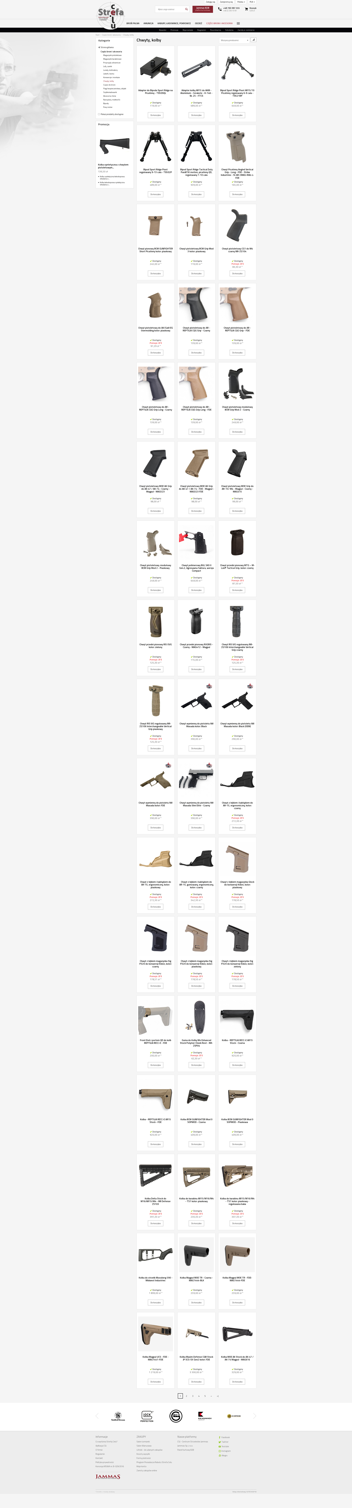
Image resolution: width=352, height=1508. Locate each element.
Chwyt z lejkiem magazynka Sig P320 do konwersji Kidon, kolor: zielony (237, 963)
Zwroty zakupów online (147, 1470)
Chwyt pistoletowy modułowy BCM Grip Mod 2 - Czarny (237, 408)
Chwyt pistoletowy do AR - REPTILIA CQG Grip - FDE (237, 329)
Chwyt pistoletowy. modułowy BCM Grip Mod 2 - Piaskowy (155, 566)
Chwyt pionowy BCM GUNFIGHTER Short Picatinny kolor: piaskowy (155, 250)
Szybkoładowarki (110, 92)
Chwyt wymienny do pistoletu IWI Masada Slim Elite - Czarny (196, 804)
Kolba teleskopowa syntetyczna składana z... (112, 183)
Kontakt (99, 1458)
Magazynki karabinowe (112, 59)
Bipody (106, 103)
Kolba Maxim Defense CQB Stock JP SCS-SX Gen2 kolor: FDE (196, 1358)
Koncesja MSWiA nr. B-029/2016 (110, 1466)
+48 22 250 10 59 (229, 10)
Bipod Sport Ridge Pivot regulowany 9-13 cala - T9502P (155, 171)
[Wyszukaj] (186, 9)
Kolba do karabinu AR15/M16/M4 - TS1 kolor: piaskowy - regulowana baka (237, 1201)
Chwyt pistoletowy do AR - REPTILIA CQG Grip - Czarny (196, 329)
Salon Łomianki (143, 1441)
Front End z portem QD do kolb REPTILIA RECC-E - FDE (155, 1041)
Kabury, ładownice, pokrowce (174, 23)
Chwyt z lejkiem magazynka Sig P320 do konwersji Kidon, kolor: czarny (155, 963)
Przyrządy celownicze (111, 62)
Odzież (198, 23)
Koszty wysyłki (143, 1454)
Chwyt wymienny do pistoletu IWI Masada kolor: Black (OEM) (237, 725)
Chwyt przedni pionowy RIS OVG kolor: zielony (155, 646)
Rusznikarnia (215, 29)
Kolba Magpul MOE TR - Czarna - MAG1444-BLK (196, 1279)
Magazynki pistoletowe (112, 55)
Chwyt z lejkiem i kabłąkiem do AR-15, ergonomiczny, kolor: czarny (237, 805)
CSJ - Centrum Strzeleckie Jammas (192, 1441)
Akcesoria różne (109, 96)
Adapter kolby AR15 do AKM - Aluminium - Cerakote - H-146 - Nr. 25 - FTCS (196, 93)
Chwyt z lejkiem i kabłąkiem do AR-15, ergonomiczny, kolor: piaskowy (155, 884)
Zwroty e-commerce (246, 29)
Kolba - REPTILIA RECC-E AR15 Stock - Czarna (237, 1041)
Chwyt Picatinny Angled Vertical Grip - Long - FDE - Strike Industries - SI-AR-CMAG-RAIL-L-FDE (237, 174)
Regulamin (201, 29)
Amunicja (148, 23)
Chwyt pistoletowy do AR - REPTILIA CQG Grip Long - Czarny (155, 408)
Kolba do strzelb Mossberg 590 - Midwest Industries (155, 1279)
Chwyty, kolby (108, 81)
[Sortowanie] (253, 39)
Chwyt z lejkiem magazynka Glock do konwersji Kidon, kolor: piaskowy (237, 884)
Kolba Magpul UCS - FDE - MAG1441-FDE (156, 1358)
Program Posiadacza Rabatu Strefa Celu (154, 1462)
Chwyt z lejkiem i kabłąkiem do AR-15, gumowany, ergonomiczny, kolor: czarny (196, 884)
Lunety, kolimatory (110, 70)
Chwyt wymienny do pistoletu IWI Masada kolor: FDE (155, 804)
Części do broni (109, 84)
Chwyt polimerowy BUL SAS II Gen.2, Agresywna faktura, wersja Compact (196, 568)
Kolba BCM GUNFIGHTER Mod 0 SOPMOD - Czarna (196, 1121)
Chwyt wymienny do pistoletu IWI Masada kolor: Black (196, 725)
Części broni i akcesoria (219, 23)
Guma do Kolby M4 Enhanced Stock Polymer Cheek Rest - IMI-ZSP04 (196, 1043)
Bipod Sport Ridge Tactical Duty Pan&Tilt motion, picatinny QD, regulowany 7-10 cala (196, 172)
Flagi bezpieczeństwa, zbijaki (114, 88)
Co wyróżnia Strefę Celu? (106, 1441)
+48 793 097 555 (231, 8)
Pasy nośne (107, 107)
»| (217, 1396)
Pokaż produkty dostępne (112, 114)
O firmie (99, 1449)
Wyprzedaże (188, 29)
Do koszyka (156, 115)
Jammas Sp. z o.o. (185, 1445)
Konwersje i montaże (111, 77)
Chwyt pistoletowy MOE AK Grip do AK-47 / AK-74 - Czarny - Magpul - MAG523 (155, 489)
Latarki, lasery (108, 73)
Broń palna (133, 23)
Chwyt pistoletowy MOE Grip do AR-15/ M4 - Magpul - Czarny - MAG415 (237, 489)
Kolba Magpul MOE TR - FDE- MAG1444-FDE (237, 1279)
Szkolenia (229, 29)
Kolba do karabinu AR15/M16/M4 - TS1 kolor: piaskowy (196, 1200)
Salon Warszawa (144, 1445)
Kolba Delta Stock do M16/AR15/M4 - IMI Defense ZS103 (155, 1201)
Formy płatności (144, 1458)
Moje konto (141, 1466)
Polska (240, 1)
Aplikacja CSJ (101, 1445)
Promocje (174, 29)
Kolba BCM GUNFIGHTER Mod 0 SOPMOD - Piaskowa (237, 1121)
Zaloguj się (210, 1)
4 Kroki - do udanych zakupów (149, 1449)
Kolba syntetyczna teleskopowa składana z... (112, 177)
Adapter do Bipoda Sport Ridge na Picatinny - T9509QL (155, 92)
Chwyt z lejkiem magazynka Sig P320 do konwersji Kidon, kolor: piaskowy (196, 963)
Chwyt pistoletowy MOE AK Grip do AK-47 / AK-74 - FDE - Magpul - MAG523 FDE (196, 489)
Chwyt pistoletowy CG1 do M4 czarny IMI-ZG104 (237, 250)
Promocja (103, 124)
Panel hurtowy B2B (185, 1449)
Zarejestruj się (226, 1)
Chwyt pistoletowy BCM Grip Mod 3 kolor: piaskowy (196, 250)
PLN (251, 1)
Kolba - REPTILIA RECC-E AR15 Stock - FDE (155, 1121)
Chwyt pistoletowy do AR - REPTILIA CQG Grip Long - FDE (196, 408)
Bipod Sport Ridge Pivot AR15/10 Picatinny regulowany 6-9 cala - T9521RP (237, 93)
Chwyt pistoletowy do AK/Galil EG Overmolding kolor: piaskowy (155, 329)
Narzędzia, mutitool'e (111, 99)
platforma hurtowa (202, 9)
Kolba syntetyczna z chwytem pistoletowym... (113, 166)
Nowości (162, 29)
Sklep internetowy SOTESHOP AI (244, 1491)
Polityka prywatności (105, 1462)
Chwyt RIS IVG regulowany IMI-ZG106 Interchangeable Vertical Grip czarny (237, 647)
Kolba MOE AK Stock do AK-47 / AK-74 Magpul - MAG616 (237, 1358)
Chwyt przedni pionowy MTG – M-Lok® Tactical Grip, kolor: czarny (237, 566)
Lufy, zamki (107, 66)
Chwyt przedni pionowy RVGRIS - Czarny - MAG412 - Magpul (196, 646)
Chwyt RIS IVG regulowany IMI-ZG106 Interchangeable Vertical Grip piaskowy (155, 726)
